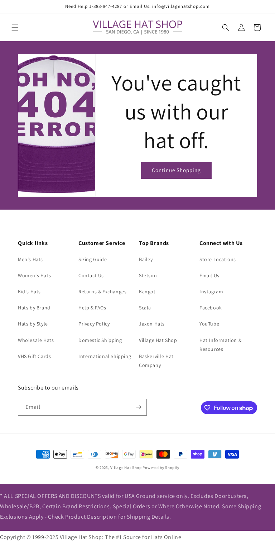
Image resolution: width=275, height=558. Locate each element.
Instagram (211, 291)
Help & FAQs (92, 307)
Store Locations (217, 259)
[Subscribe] (138, 407)
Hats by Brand (34, 307)
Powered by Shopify (161, 467)
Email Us (209, 275)
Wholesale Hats (36, 340)
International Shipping (104, 356)
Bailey (146, 259)
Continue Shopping (176, 170)
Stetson (148, 275)
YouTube (209, 323)
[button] (15, 27)
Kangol (147, 291)
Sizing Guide (92, 259)
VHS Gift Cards (34, 356)
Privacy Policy (94, 323)
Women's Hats (34, 275)
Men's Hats (30, 259)
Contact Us (91, 275)
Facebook (210, 307)
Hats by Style (33, 323)
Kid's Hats (29, 291)
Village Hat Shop (158, 340)
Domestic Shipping (100, 340)
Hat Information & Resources (220, 344)
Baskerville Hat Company (156, 360)
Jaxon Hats (152, 323)
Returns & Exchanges (102, 291)
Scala (145, 307)
